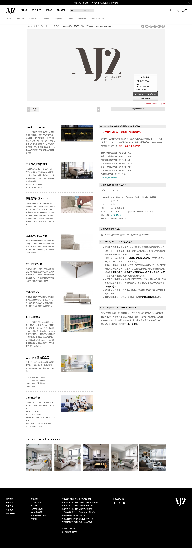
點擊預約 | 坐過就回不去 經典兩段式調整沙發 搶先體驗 (96, 3)
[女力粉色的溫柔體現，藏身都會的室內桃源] (67, 457)
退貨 (150, 297)
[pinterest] (151, 26)
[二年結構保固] (77, 291)
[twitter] (147, 26)
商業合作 (9, 506)
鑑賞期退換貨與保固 (38, 515)
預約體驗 (61, 10)
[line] (163, 26)
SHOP (24, 10)
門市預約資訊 (36, 502)
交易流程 (34, 506)
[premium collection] (77, 126)
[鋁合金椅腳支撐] (77, 263)
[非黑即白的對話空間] (96, 457)
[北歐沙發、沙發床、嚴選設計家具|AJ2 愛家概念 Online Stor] (10, 11)
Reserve (140, 94)
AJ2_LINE (124, 503)
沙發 (35, 26)
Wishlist (153, 94)
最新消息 (9, 503)
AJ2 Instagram (119, 503)
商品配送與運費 (37, 512)
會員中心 (177, 10)
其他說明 (34, 519)
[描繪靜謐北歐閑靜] (152, 457)
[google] (155, 26)
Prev (28, 109)
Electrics (82, 19)
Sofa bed (20, 19)
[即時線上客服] (77, 397)
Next (98, 109)
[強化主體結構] (77, 316)
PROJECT (36, 10)
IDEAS (49, 10)
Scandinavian (97, 19)
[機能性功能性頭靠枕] (77, 235)
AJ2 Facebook (114, 503)
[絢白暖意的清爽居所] (39, 457)
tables (46, 19)
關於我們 (9, 499)
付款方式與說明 (37, 509)
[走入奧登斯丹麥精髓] (77, 164)
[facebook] (142, 26)
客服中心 (9, 510)
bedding (33, 19)
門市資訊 (171, 10)
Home (29, 26)
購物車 (183, 10)
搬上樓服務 (140, 108)
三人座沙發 (43, 26)
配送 (144, 297)
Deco (71, 19)
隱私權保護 (10, 514)
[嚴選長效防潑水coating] (77, 198)
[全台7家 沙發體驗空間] (77, 357)
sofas (8, 19)
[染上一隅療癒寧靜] (124, 457)
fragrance (59, 19)
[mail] (159, 26)
